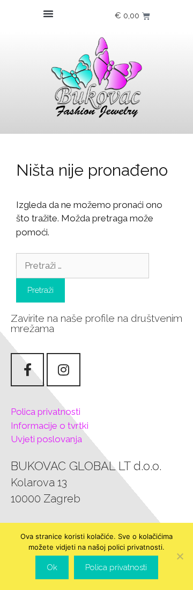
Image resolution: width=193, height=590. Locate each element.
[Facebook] (27, 369)
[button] (48, 13)
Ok (52, 567)
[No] (179, 556)
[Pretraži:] (82, 265)
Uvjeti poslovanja (46, 439)
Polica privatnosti (45, 411)
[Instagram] (63, 369)
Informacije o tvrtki (49, 425)
